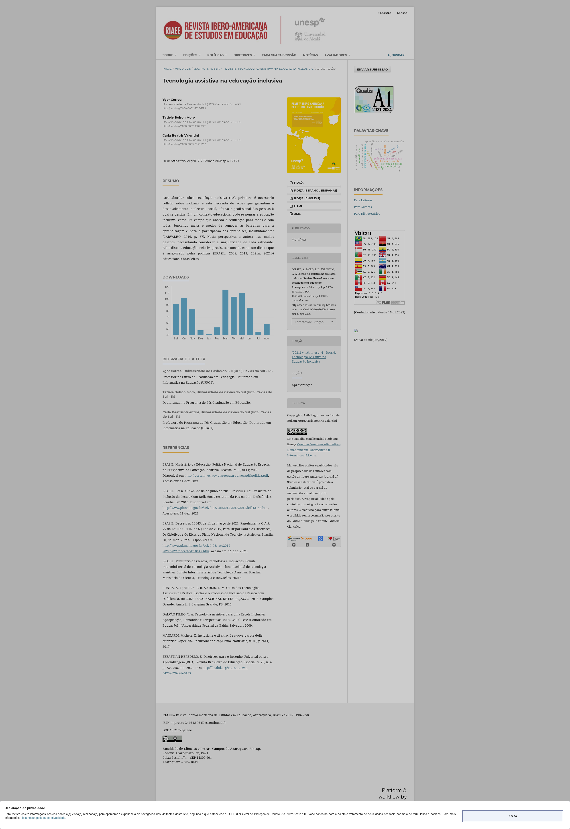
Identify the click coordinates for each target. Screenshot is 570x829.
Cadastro (384, 13)
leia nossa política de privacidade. (44, 817)
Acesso (402, 13)
